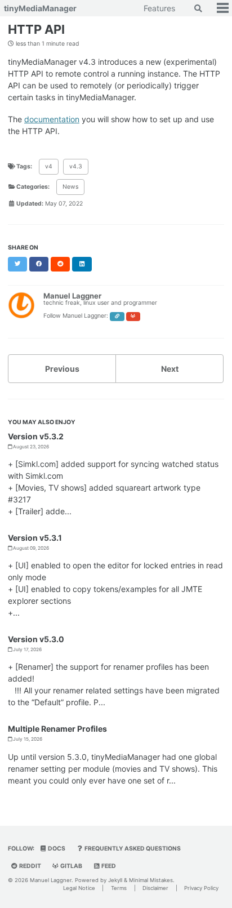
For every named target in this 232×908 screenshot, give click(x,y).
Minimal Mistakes (151, 880)
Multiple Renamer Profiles (57, 728)
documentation (51, 119)
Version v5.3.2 (36, 436)
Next (170, 368)
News (70, 186)
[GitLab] (133, 316)
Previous (62, 368)
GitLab (70, 866)
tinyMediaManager (40, 8)
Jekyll (115, 880)
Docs (56, 848)
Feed (108, 866)
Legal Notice (79, 888)
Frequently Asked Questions (132, 848)
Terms (119, 888)
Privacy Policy (201, 888)
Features (159, 8)
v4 (48, 166)
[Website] (117, 316)
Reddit (29, 866)
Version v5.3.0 (36, 639)
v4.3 (75, 166)
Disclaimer (155, 888)
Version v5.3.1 (35, 537)
